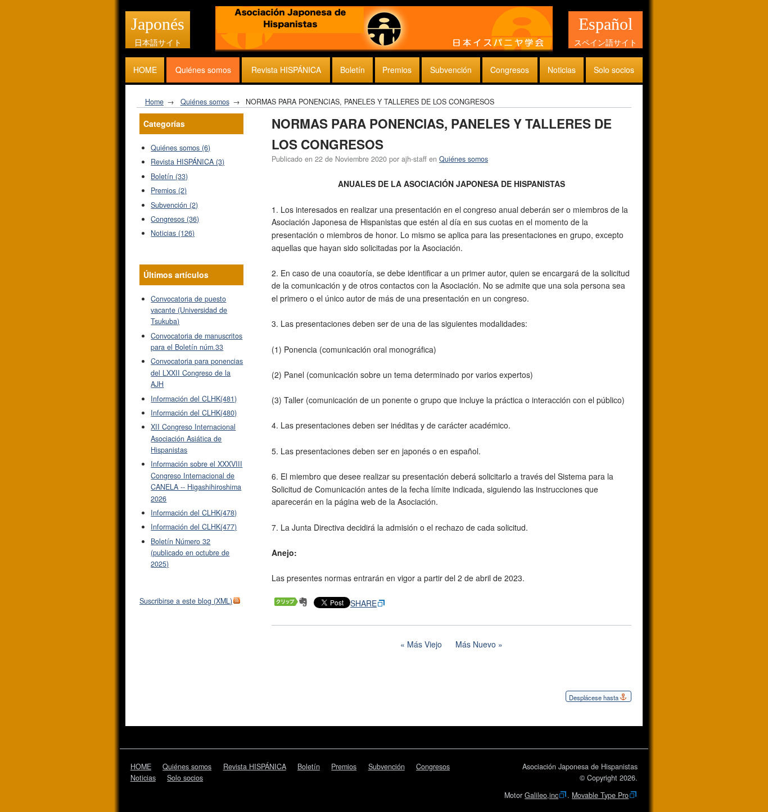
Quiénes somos (203, 69)
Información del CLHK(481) (194, 399)
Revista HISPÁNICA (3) (187, 162)
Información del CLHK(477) (194, 527)
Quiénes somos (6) (180, 148)
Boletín (352, 69)
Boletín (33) (169, 176)
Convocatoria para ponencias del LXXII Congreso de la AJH (197, 372)
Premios (397, 69)
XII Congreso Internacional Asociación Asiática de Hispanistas (193, 438)
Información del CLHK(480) (194, 413)
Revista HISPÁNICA (286, 69)
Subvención (451, 69)
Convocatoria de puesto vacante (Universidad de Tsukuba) (189, 310)
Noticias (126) (173, 233)
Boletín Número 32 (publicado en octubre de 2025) (190, 552)
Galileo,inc (541, 795)
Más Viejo (424, 644)
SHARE (363, 603)
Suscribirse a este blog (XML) (185, 601)
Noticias (562, 69)
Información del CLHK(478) (194, 513)
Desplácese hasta (593, 697)
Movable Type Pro (600, 795)
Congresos (509, 69)
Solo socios (614, 69)
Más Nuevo (475, 644)
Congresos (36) (175, 219)
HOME (145, 69)
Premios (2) (169, 190)
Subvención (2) (174, 205)
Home (154, 102)
